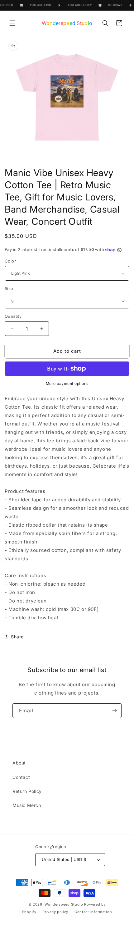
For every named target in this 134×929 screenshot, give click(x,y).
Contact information (93, 912)
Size (9, 288)
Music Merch (26, 805)
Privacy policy (55, 912)
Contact (21, 777)
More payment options (67, 383)
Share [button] (17, 636)
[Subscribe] (114, 710)
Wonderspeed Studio (64, 904)
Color (10, 260)
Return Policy (27, 791)
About (19, 762)
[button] (12, 23)
